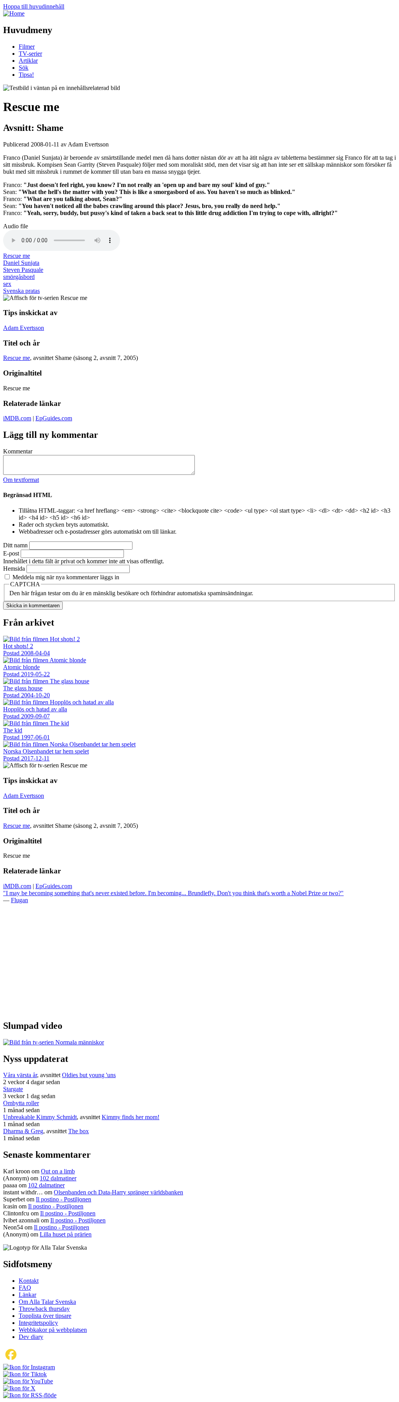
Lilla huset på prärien (66, 1234)
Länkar (27, 1294)
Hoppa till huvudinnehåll (33, 6)
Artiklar (28, 60)
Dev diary (31, 1336)
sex (7, 283)
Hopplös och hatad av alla (35, 709)
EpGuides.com (53, 418)
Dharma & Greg (23, 1131)
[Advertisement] (199, 958)
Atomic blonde (21, 667)
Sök (23, 67)
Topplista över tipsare (45, 1315)
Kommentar (17, 451)
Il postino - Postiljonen (63, 1199)
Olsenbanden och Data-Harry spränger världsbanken (118, 1192)
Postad (26, 653)
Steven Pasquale (23, 269)
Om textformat (21, 479)
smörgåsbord (19, 276)
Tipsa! (26, 74)
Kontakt (29, 1280)
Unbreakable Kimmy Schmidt (40, 1117)
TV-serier (30, 53)
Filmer (27, 46)
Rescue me (16, 255)
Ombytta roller (21, 1103)
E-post (11, 553)
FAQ (25, 1287)
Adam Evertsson (23, 327)
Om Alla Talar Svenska (47, 1301)
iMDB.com (17, 418)
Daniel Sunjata (21, 262)
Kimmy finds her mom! (130, 1117)
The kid (12, 730)
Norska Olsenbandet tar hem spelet (46, 751)
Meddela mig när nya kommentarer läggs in (65, 577)
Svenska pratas (21, 290)
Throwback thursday (44, 1308)
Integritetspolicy (38, 1322)
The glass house (22, 688)
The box (78, 1131)
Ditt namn (15, 545)
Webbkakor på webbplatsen (53, 1329)
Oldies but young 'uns (89, 1075)
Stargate (13, 1089)
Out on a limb (58, 1171)
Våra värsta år (20, 1075)
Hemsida (14, 568)
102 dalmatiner (58, 1178)
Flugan (19, 900)
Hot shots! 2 (18, 646)
